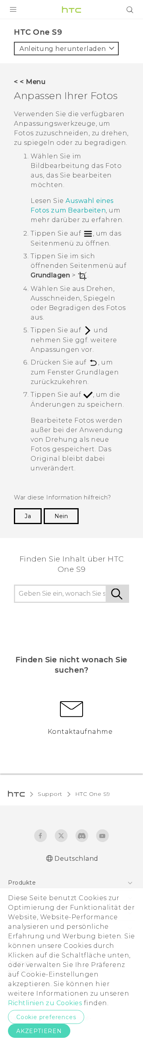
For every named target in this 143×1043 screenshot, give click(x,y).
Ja (28, 516)
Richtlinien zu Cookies (45, 1003)
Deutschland (76, 858)
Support (50, 793)
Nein (61, 516)
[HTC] (71, 9)
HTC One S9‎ (92, 793)
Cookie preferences (46, 1017)
